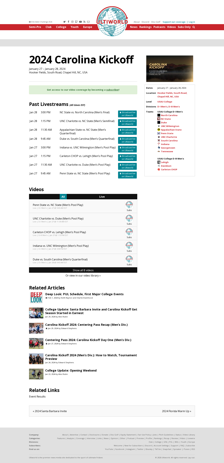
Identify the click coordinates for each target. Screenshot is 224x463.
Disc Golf (155, 21)
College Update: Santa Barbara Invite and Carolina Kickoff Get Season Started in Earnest (91, 311)
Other (122, 438)
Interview (91, 438)
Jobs (155, 434)
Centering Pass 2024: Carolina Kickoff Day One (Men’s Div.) (88, 340)
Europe (87, 27)
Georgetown (168, 147)
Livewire (191, 438)
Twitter (140, 449)
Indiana (165, 144)
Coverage (80, 438)
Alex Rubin (63, 316)
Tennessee (167, 151)
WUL (177, 442)
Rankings (145, 27)
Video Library (189, 434)
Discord (145, 21)
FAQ (182, 445)
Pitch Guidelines (166, 434)
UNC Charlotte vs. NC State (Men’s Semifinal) (87, 121)
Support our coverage (174, 21)
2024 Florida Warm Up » (176, 411)
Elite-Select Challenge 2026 (41, 22)
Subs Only (184, 27)
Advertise (74, 434)
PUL (171, 442)
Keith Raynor (66, 298)
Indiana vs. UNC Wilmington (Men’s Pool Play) (88, 147)
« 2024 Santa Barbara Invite (50, 411)
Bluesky (149, 449)
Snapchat (167, 449)
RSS (193, 449)
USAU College (164, 101)
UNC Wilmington (170, 126)
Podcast (130, 438)
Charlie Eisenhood (85, 298)
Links (99, 438)
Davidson (166, 165)
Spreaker (177, 449)
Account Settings (161, 445)
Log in (192, 21)
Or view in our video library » (83, 275)
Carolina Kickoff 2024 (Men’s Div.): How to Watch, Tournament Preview (91, 357)
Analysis (70, 438)
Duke (164, 122)
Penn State (167, 133)
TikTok (158, 449)
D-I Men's (162, 106)
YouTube (109, 449)
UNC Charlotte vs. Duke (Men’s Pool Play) (85, 164)
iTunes (186, 449)
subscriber (112, 89)
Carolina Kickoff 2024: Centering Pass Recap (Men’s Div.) (86, 325)
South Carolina (169, 140)
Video (182, 438)
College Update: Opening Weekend (71, 370)
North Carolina (169, 115)
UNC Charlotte (169, 136)
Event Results (37, 396)
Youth (75, 27)
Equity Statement (128, 434)
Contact (83, 434)
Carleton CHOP (169, 169)
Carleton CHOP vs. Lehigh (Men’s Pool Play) (86, 156)
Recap (166, 438)
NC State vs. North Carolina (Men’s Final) (85, 112)
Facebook (119, 449)
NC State (166, 118)
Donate (105, 434)
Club (48, 27)
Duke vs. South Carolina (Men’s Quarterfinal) (87, 139)
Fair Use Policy (144, 434)
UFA (165, 442)
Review (175, 438)
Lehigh (165, 162)
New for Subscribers (133, 445)
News (133, 27)
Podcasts (159, 27)
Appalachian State (171, 129)
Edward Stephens (69, 328)
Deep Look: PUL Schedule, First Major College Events (84, 294)
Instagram (130, 449)
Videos (171, 27)
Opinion (114, 438)
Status (178, 434)
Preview (140, 438)
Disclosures (94, 434)
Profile (149, 438)
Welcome (118, 445)
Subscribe (190, 445)
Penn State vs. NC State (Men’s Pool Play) (85, 173)
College (61, 27)
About (137, 21)
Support (174, 445)
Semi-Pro (35, 27)
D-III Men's (174, 106)
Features (61, 438)
